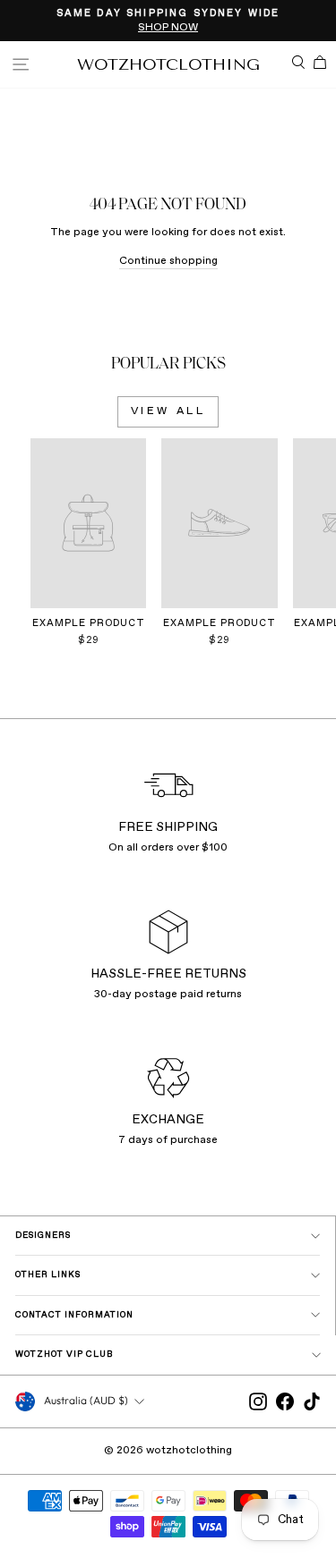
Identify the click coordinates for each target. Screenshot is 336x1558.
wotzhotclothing (168, 64)
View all (168, 411)
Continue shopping (168, 261)
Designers (43, 1235)
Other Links (48, 1275)
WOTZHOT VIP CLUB (64, 1354)
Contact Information (74, 1315)
